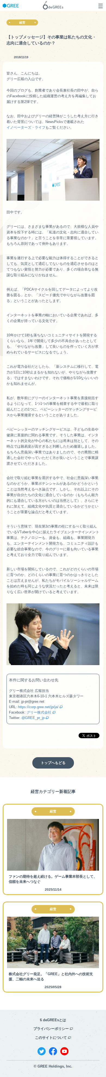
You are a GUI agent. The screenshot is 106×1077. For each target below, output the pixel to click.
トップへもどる (53, 763)
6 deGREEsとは (53, 1020)
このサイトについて (51, 1038)
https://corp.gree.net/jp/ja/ (38, 707)
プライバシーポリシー (51, 1029)
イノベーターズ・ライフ (26, 127)
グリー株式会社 (39, 712)
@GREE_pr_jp (33, 718)
